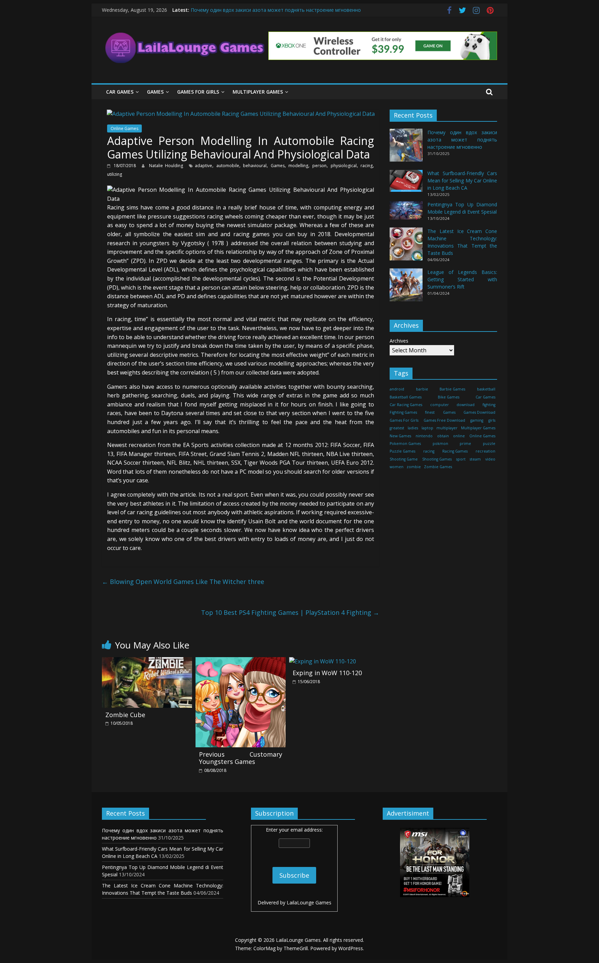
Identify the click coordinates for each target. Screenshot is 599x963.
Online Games (124, 128)
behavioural (255, 166)
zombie (414, 467)
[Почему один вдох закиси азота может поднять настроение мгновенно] (406, 148)
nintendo (424, 435)
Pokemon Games (405, 443)
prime (465, 443)
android (397, 389)
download (466, 404)
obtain (443, 435)
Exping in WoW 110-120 (327, 673)
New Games (400, 435)
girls (491, 420)
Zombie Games (438, 467)
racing (367, 166)
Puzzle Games (402, 451)
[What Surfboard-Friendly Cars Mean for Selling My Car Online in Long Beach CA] (406, 184)
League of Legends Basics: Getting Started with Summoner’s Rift (462, 279)
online (459, 435)
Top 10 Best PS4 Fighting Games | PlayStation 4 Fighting (290, 612)
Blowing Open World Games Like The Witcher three (183, 581)
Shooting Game (404, 459)
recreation (485, 451)
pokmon (440, 443)
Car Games (119, 91)
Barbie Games (452, 389)
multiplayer (447, 428)
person (319, 166)
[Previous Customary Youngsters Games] (241, 661)
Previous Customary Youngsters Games (240, 758)
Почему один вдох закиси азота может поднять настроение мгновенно (276, 10)
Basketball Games (406, 397)
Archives (399, 341)
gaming (476, 420)
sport (461, 459)
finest (430, 412)
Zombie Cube (125, 715)
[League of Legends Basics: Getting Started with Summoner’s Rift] (406, 288)
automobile (227, 166)
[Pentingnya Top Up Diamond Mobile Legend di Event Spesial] (406, 213)
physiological (344, 166)
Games (155, 91)
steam (475, 459)
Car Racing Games (406, 404)
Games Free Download (444, 420)
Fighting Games (403, 412)
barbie (422, 389)
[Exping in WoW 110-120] (322, 661)
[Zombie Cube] (147, 661)
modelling (298, 166)
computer (439, 404)
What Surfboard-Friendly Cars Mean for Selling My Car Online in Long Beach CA (462, 180)
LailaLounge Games (309, 902)
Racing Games (455, 451)
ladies (413, 428)
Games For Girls (198, 91)
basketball (486, 389)
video (490, 459)
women (396, 467)
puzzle (489, 443)
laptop (427, 428)
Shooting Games (437, 459)
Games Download (479, 412)
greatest (397, 428)
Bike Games (448, 397)
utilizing (114, 174)
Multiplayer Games (258, 91)
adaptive (203, 166)
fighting (489, 404)
